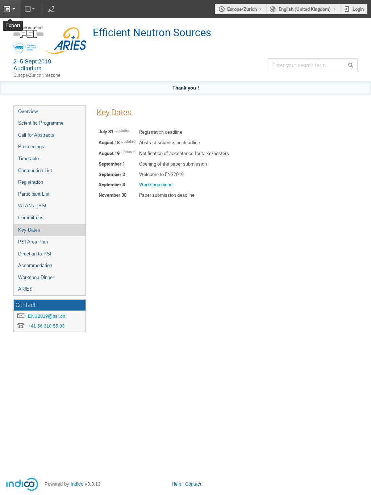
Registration (30, 182)
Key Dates (29, 230)
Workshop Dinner (36, 277)
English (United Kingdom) (305, 9)
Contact (193, 484)
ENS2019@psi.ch (46, 316)
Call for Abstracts (36, 135)
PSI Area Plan (33, 242)
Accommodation (35, 265)
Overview (28, 111)
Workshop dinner (156, 184)
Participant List (34, 194)
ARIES (25, 289)
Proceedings (31, 146)
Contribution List (35, 170)
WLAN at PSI (32, 205)
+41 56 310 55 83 (46, 326)
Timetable (28, 158)
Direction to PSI (34, 254)
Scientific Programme (40, 123)
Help (176, 484)
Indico (77, 484)
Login (358, 9)
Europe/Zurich (242, 9)
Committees (30, 217)
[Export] (10, 9)
